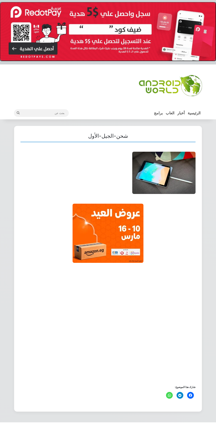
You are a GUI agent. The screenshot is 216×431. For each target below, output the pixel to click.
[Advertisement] (108, 323)
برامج (158, 113)
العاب (170, 113)
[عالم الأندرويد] (170, 85)
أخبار (181, 113)
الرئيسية (194, 113)
